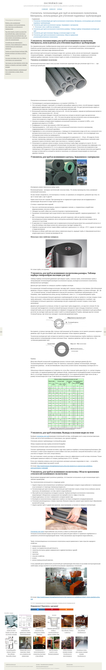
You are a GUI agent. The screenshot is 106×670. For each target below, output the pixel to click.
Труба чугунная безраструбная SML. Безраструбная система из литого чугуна (16, 53)
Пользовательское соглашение (47, 664)
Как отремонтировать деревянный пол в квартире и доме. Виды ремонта (16, 72)
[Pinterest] (52, 609)
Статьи (59, 9)
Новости (52, 9)
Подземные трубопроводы (51, 603)
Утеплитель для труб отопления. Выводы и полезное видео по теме (54, 33)
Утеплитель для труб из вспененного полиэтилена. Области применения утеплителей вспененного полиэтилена (55, 36)
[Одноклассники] (66, 609)
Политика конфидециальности (42, 666)
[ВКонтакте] (38, 609)
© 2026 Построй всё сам (11, 664)
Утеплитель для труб (37, 532)
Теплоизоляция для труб (40, 603)
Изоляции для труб (71, 603)
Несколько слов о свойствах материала (47, 27)
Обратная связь (69, 664)
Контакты (38, 664)
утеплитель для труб (43, 436)
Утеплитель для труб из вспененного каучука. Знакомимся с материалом (55, 25)
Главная (45, 9)
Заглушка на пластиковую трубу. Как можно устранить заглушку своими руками (16, 65)
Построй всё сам (53, 3)
